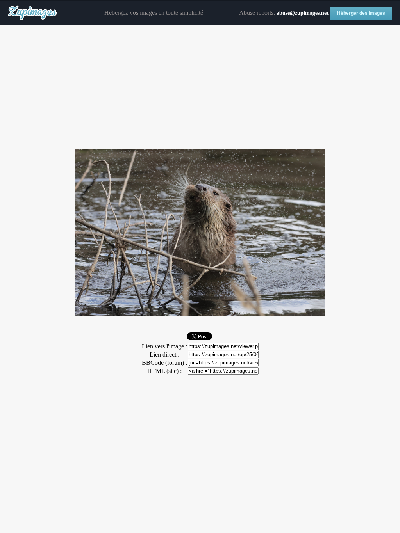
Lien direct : (164, 354)
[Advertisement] (200, 87)
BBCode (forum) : (164, 362)
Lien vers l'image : (164, 346)
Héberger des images (361, 13)
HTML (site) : (164, 371)
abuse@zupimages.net (303, 13)
